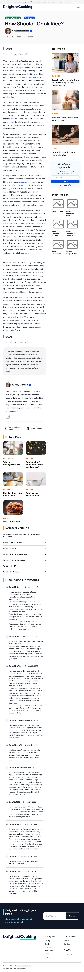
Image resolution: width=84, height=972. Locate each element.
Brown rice (15, 119)
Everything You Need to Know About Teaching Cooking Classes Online (65, 83)
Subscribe (65, 181)
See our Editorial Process (14, 428)
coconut (32, 77)
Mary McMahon (22, 31)
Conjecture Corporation (24, 966)
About (66, 941)
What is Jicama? (58, 211)
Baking (55, 113)
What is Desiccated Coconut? (70, 234)
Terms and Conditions (19, 968)
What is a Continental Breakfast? (56, 234)
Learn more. (73, 2)
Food (5, 518)
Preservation (50, 947)
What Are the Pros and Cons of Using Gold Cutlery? (34, 464)
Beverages (8, 459)
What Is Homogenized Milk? (12, 463)
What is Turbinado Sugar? (70, 213)
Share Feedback (37, 428)
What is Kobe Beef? (12, 521)
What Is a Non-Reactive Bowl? (33, 494)
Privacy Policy (7, 968)
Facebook (68, 954)
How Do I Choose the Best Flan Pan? (12, 494)
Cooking (56, 76)
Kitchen (29, 459)
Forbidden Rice (25, 182)
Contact (67, 944)
